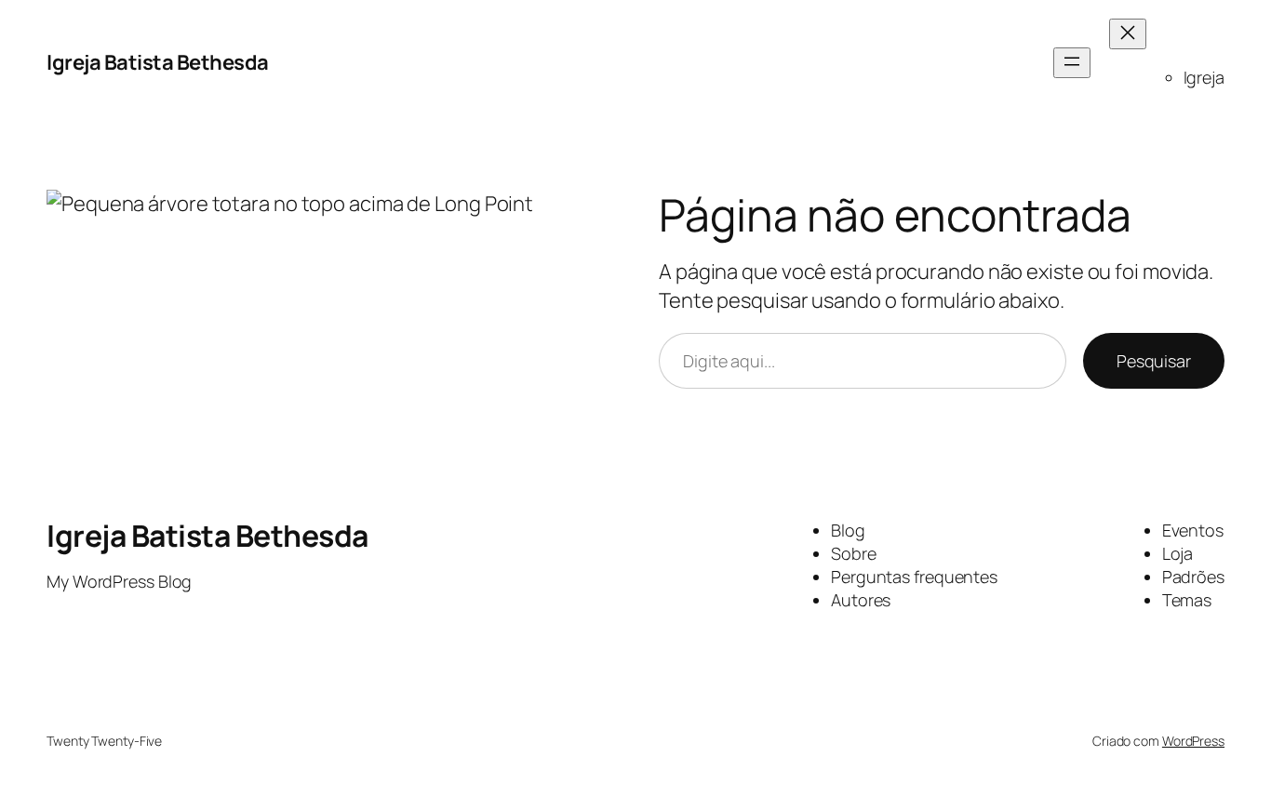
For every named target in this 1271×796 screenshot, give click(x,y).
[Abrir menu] (1071, 62)
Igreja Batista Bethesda (158, 62)
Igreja (1204, 77)
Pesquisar (1154, 361)
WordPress (1193, 741)
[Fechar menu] (1127, 34)
